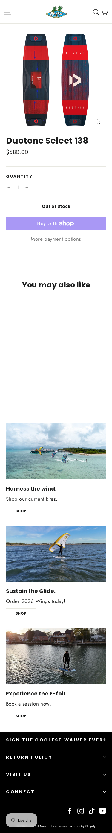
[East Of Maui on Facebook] (69, 810)
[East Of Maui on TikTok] (91, 810)
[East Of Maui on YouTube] (102, 810)
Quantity (19, 176)
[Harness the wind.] (56, 451)
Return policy (29, 757)
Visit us (18, 774)
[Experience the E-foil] (56, 656)
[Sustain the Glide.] (56, 554)
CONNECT (20, 792)
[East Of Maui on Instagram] (80, 810)
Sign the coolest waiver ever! (56, 740)
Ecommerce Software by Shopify (73, 826)
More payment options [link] (56, 239)
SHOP (21, 511)
